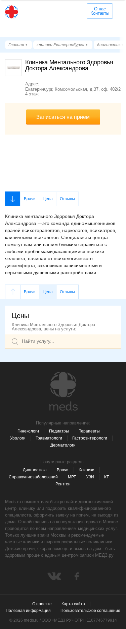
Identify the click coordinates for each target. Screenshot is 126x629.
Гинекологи (28, 431)
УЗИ (90, 477)
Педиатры (59, 431)
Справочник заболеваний (33, 477)
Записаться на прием (63, 117)
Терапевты (89, 431)
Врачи (30, 198)
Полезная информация (28, 610)
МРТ (72, 477)
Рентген (63, 484)
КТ (106, 477)
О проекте (42, 604)
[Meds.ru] (63, 391)
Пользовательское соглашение (90, 610)
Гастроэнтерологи (89, 438)
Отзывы (67, 198)
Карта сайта (73, 604)
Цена (48, 198)
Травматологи (49, 438)
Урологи (18, 438)
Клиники (86, 470)
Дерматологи (63, 445)
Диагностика (35, 470)
